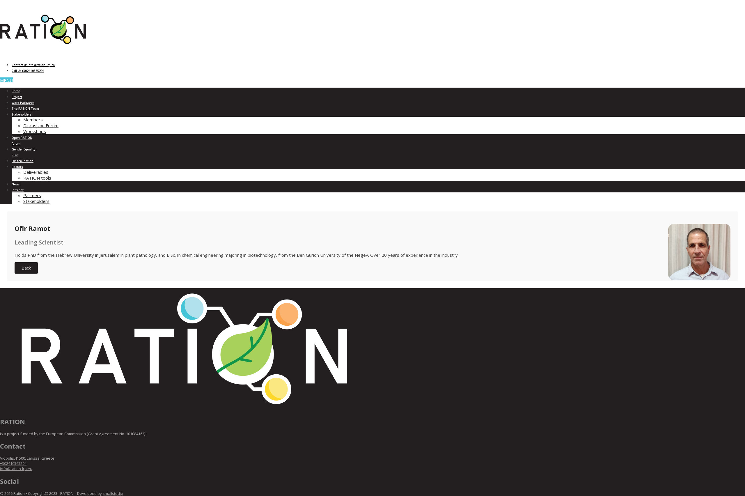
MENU (6, 80)
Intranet (18, 190)
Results (17, 167)
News (16, 184)
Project (17, 97)
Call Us (28, 71)
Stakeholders (21, 114)
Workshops (34, 131)
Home (16, 91)
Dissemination (22, 161)
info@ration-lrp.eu (16, 468)
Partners (32, 195)
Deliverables (35, 172)
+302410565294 (13, 463)
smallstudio (113, 493)
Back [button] (26, 268)
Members (33, 120)
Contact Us (33, 65)
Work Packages (23, 103)
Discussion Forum (40, 125)
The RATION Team (25, 109)
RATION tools (37, 178)
